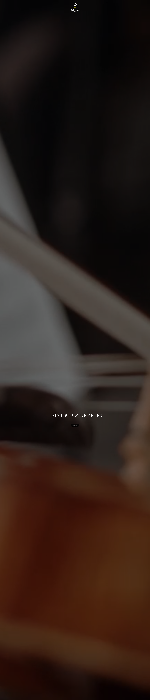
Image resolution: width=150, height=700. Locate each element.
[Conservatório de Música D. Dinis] (75, 5)
